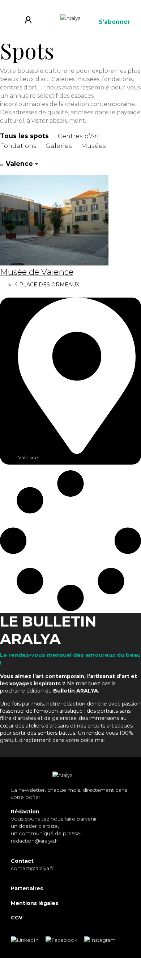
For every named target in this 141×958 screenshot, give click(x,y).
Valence (19, 163)
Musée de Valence (36, 272)
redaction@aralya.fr (34, 841)
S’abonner (114, 21)
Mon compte (31, 21)
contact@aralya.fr (32, 868)
